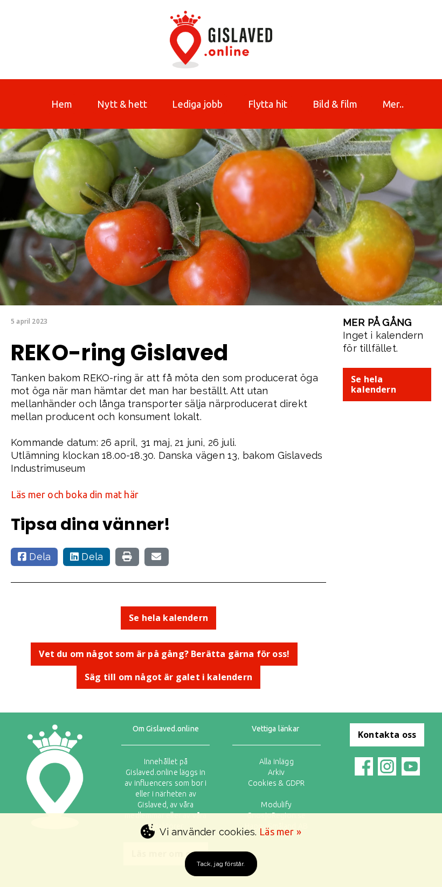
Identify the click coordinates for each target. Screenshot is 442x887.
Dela (38, 556)
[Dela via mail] (156, 557)
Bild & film (335, 104)
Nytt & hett (122, 104)
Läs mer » (280, 831)
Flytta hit (268, 104)
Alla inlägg (276, 761)
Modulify (276, 804)
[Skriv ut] (127, 557)
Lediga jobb (197, 104)
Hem (61, 104)
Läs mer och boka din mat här (75, 494)
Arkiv (276, 772)
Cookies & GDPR (276, 783)
